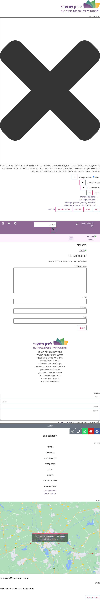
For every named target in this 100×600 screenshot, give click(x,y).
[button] (50, 91)
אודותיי (50, 446)
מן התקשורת (50, 463)
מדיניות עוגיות (50, 493)
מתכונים (50, 475)
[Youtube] (91, 431)
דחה (88, 209)
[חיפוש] (53, 230)
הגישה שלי (50, 452)
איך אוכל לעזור (50, 458)
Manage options (87, 197)
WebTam (4, 588)
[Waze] (73, 431)
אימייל (83, 307)
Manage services (87, 199)
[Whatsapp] (85, 431)
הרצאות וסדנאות (50, 480)
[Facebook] (97, 431)
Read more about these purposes (79, 205)
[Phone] (79, 431)
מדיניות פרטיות (64, 422)
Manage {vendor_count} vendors (80, 202)
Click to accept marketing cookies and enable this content (50, 537)
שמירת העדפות (63, 209)
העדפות (78, 209)
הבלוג (50, 469)
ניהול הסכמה (92, 597)
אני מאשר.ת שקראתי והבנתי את (78, 422)
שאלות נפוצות (50, 486)
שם (84, 297)
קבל (96, 209)
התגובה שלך (81, 266)
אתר (85, 317)
